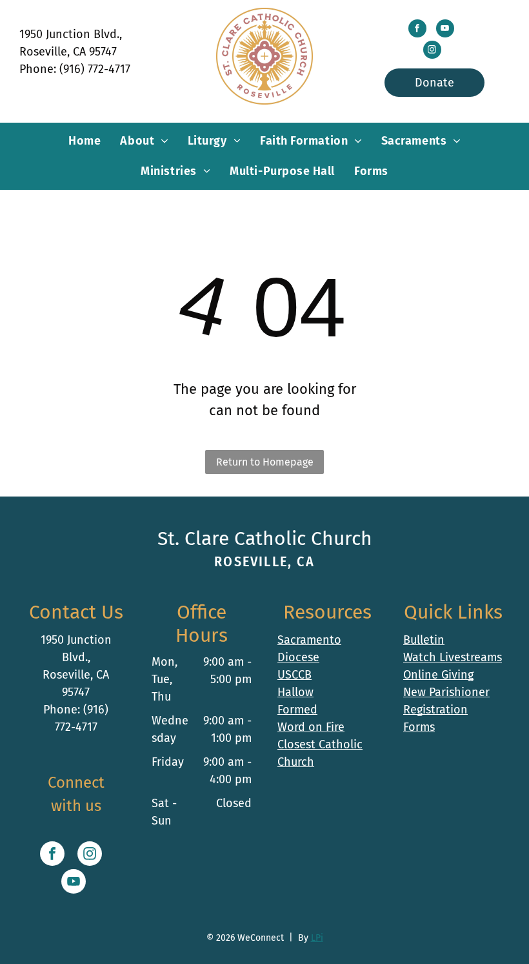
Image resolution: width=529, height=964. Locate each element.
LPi (317, 937)
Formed (297, 709)
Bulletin (423, 640)
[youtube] (445, 30)
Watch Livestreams (452, 657)
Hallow (295, 692)
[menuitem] (84, 141)
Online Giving (438, 675)
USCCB (294, 675)
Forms (419, 727)
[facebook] (417, 30)
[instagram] (432, 51)
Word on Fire (310, 727)
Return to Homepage (265, 462)
